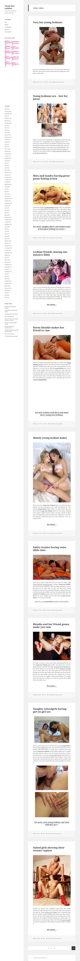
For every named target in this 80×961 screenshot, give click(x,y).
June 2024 (7, 127)
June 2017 (7, 274)
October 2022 (8, 156)
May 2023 (7, 146)
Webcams (7, 29)
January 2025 (8, 120)
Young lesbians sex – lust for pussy (50, 97)
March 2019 (7, 238)
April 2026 (7, 109)
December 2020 (8, 198)
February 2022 (8, 172)
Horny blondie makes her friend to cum (48, 329)
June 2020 (7, 210)
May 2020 (7, 212)
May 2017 (7, 276)
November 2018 (8, 248)
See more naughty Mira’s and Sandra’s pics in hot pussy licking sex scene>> (52, 227)
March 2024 (7, 132)
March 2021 (7, 193)
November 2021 (8, 179)
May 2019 (7, 234)
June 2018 (7, 257)
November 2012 (8, 283)
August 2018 (7, 255)
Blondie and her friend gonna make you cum (51, 626)
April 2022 (7, 168)
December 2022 (8, 153)
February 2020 (8, 217)
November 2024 (8, 123)
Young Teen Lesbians (10, 7)
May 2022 (7, 165)
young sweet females (51, 912)
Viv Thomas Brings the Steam (11, 336)
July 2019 (7, 229)
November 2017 (8, 267)
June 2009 (7, 295)
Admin (46, 82)
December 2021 (8, 177)
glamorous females (65, 668)
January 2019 (8, 243)
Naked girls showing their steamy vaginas (49, 849)
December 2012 (8, 281)
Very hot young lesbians (47, 22)
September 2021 (8, 184)
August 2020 (7, 205)
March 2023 (7, 149)
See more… (52, 304)
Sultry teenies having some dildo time (49, 549)
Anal (6, 22)
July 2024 (7, 125)
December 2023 (8, 137)
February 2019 (8, 241)
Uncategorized (8, 27)
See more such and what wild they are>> (51, 823)
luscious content (49, 207)
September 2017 (8, 271)
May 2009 (7, 297)
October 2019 (8, 222)
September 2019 (8, 224)
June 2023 (7, 144)
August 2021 (7, 186)
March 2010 (7, 285)
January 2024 (8, 135)
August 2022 (7, 160)
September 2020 (8, 203)
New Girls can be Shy (9, 334)
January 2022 (8, 175)
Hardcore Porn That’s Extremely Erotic (9, 327)
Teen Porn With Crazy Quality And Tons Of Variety (11, 319)
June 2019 (7, 231)
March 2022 (7, 170)
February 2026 (8, 111)
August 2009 (7, 290)
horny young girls (65, 920)
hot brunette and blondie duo (62, 667)
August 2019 (7, 226)
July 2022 (7, 163)
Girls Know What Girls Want (11, 314)
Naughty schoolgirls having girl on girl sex (49, 710)
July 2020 (7, 208)
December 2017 (8, 264)
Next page (73, 948)
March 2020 (7, 215)
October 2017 (8, 269)
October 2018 (8, 250)
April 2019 (7, 236)
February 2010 (8, 288)
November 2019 (8, 219)
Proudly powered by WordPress (40, 958)
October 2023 (8, 139)
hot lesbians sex (43, 747)
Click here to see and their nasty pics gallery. (52, 601)
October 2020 (8, 201)
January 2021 (8, 196)
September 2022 (8, 158)
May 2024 (7, 130)
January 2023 (8, 151)
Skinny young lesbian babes (50, 437)
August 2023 (7, 142)
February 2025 (8, 118)
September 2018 (8, 252)
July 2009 (7, 293)
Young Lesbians (8, 31)
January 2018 (8, 262)
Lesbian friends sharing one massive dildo (50, 253)
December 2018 (8, 245)
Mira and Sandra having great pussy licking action (51, 177)
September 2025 (8, 113)
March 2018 (7, 260)
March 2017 (7, 278)
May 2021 (7, 191)
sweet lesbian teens (55, 755)
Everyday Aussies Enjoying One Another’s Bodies (12, 330)
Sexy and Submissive (9, 316)
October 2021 (8, 182)
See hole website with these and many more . (52, 413)
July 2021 (7, 189)
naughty (40, 379)
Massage (6, 24)
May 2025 (7, 116)
